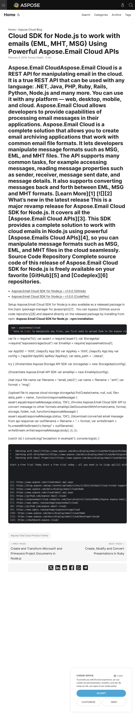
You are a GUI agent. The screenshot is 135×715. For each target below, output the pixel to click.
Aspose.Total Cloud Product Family (29, 535)
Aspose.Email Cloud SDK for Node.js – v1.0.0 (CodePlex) (50, 296)
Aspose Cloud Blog (30, 29)
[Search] (131, 5)
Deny (114, 702)
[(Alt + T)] (19, 15)
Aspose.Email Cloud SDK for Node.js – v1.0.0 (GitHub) (49, 291)
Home (9, 14)
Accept (101, 693)
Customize (88, 702)
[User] (123, 5)
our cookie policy (108, 686)
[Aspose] (26, 5)
